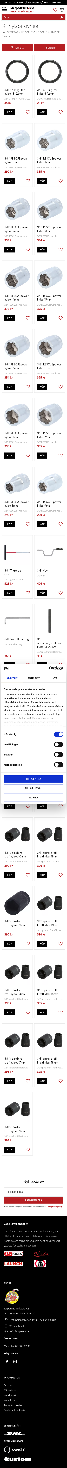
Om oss (8, 1385)
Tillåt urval (33, 788)
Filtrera (19, 47)
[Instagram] (15, 1362)
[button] (5, 12)
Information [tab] (33, 677)
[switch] (58, 744)
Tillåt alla (33, 778)
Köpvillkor (9, 1400)
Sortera (51, 47)
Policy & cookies (13, 1405)
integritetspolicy (55, 1206)
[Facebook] (7, 1362)
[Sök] (61, 17)
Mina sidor (10, 1390)
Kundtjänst (10, 1395)
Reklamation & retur (15, 1410)
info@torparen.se (19, 1331)
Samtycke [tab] (12, 677)
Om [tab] (55, 677)
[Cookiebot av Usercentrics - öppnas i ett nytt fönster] (49, 668)
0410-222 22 (16, 1325)
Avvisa (33, 797)
